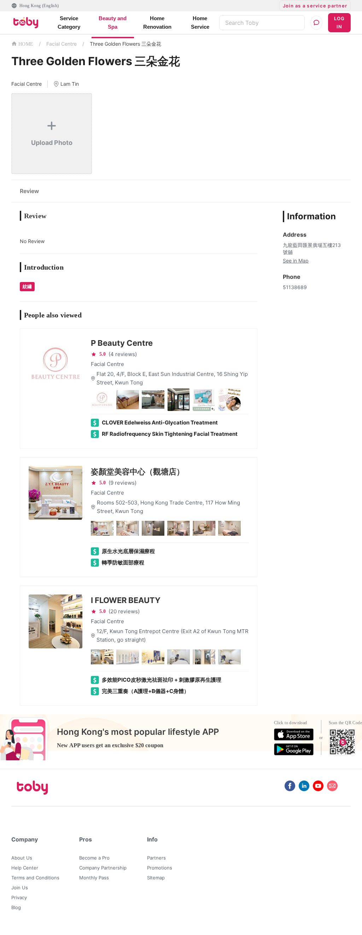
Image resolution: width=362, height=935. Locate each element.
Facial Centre (61, 44)
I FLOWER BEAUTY (125, 600)
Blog (16, 907)
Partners (156, 858)
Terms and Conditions (35, 877)
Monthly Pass (94, 877)
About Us (21, 858)
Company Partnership (103, 868)
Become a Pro (94, 858)
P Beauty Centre (122, 343)
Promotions (159, 868)
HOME (25, 44)
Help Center (24, 868)
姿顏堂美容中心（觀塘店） (137, 471)
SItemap (156, 877)
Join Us (19, 887)
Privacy (19, 897)
